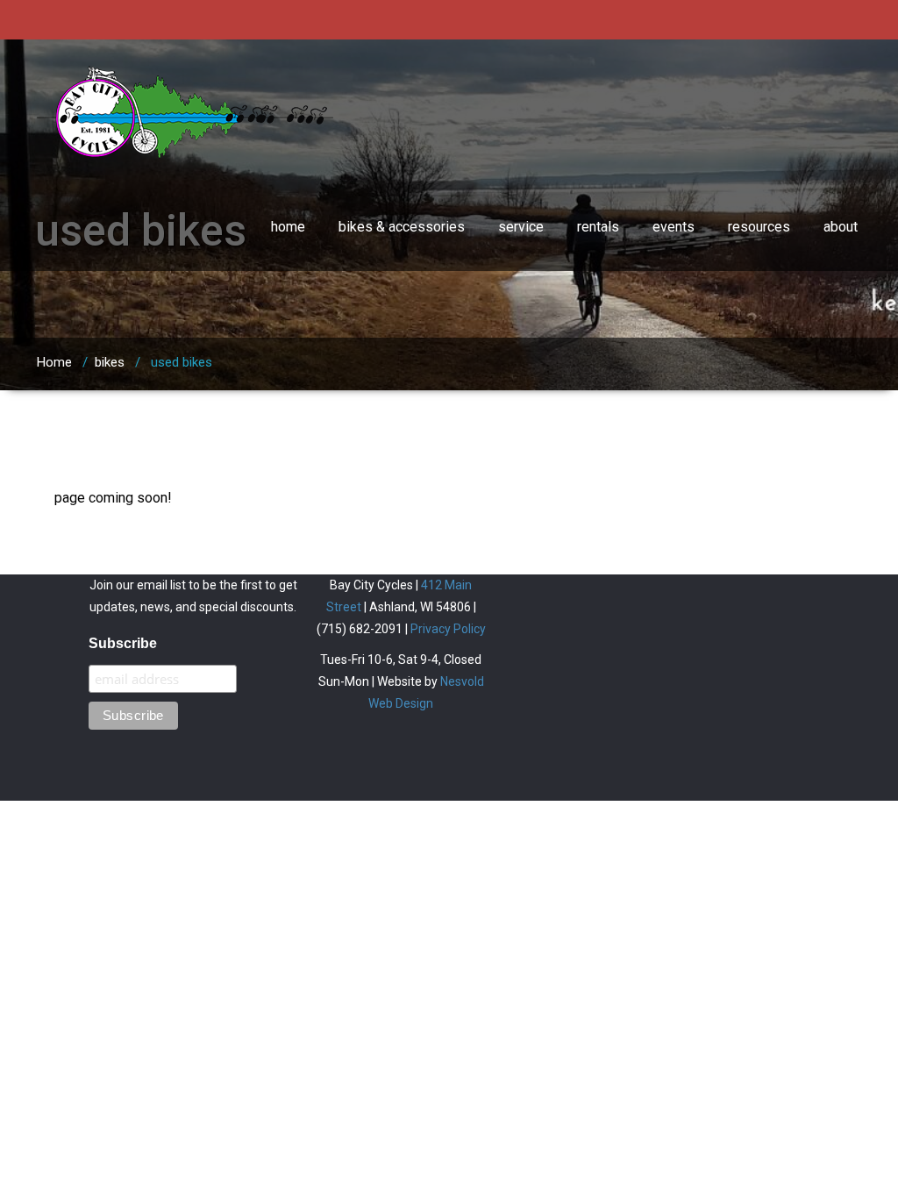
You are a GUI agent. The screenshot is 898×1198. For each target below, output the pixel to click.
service (521, 226)
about (840, 226)
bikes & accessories (402, 226)
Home (54, 362)
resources (759, 226)
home (288, 226)
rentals (598, 226)
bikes (110, 362)
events (673, 226)
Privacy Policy (448, 629)
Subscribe (123, 643)
